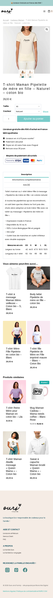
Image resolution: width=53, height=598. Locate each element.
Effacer (45, 111)
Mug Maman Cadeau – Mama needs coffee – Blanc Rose (38, 413)
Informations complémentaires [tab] (26, 180)
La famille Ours (8, 550)
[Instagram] (7, 570)
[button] (47, 29)
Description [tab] (26, 174)
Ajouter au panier (34, 118)
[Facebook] (25, 570)
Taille (6, 106)
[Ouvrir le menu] (44, 11)
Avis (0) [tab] (26, 185)
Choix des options (38, 315)
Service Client (8, 536)
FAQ (4, 539)
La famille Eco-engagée (12, 553)
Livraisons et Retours (10, 533)
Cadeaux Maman (17, 20)
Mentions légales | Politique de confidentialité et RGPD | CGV (25, 591)
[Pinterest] (16, 570)
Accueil (6, 20)
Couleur (7, 111)
